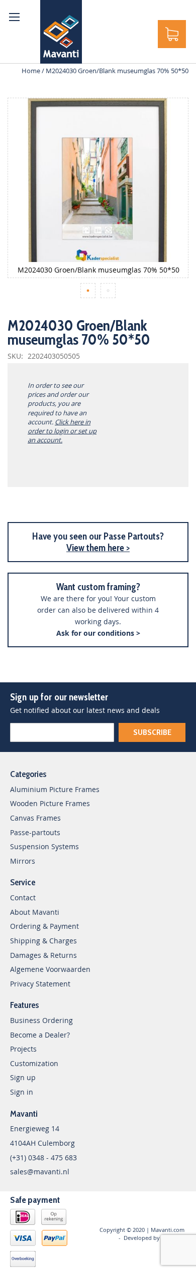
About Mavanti (34, 912)
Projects (23, 1049)
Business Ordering (41, 1020)
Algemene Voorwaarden (50, 969)
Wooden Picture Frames (50, 803)
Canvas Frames (35, 818)
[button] (87, 290)
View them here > (98, 548)
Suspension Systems (44, 846)
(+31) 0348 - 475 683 (43, 1157)
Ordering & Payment (44, 926)
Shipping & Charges (43, 940)
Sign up (23, 1077)
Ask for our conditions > (98, 633)
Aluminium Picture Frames (55, 789)
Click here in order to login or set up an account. (62, 430)
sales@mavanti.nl (39, 1171)
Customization (34, 1063)
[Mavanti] (61, 32)
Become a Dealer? (40, 1035)
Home (31, 70)
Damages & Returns (43, 955)
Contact (23, 897)
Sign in (21, 1092)
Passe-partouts (35, 832)
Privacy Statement (40, 983)
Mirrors (22, 861)
